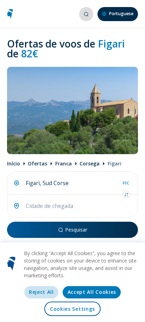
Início (13, 163)
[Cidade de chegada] (16, 205)
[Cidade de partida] (16, 183)
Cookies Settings (72, 308)
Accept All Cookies (92, 292)
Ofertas (37, 163)
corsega (90, 163)
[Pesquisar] (85, 14)
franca (63, 163)
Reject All (41, 292)
